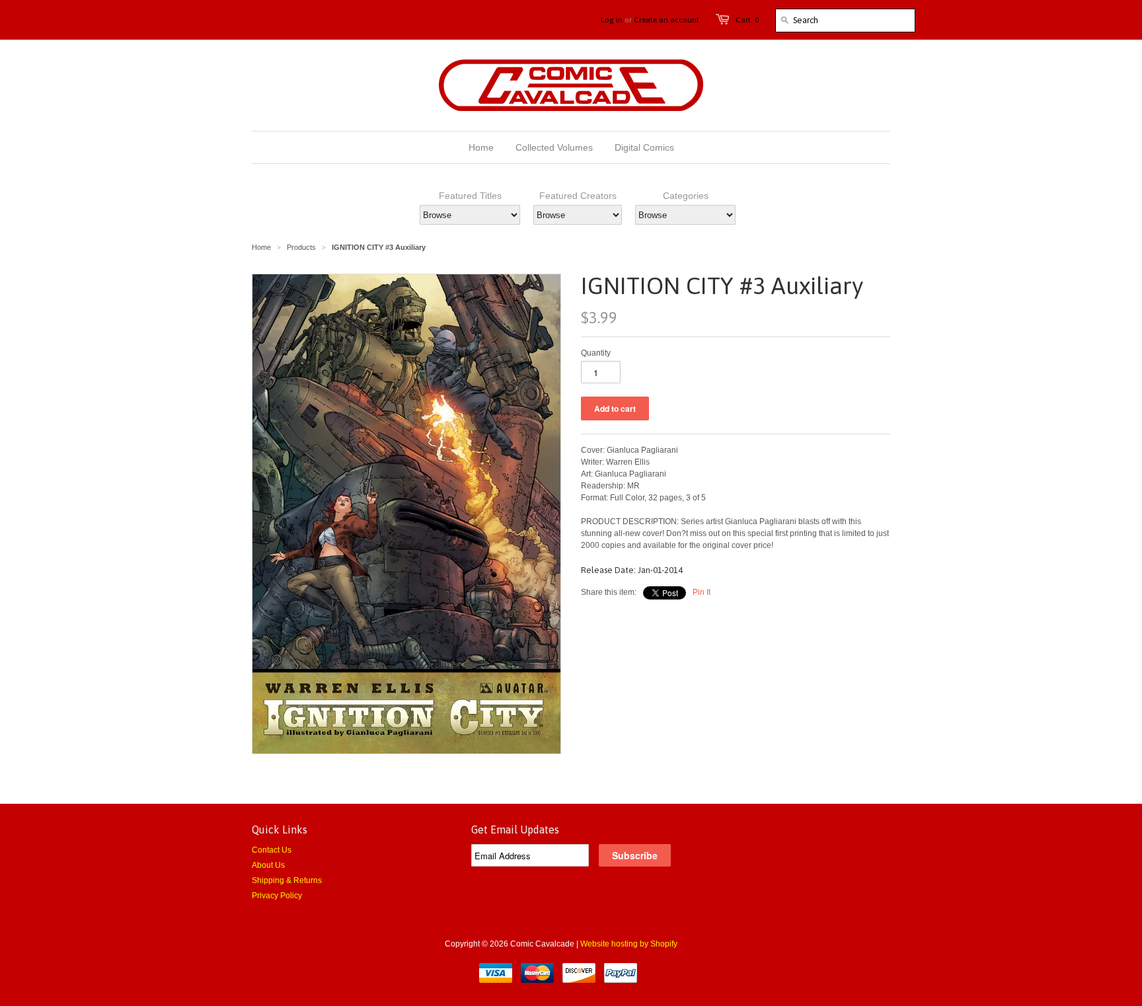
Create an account (666, 19)
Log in (612, 19)
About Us (268, 865)
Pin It (701, 592)
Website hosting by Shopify (628, 943)
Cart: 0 (747, 19)
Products (301, 247)
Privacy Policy (277, 895)
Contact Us (271, 850)
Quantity (596, 353)
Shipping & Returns (287, 880)
